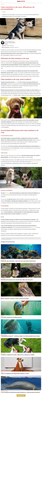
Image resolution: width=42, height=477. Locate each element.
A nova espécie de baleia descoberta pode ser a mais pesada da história (20, 392)
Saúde (2, 372)
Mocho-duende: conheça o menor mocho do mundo (15, 298)
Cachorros (3, 278)
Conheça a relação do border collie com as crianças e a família (17, 354)
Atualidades (3, 259)
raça (12, 95)
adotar (16, 82)
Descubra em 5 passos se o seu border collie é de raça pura (17, 279)
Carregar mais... (21, 395)
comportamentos (35, 161)
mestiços (7, 193)
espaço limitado (12, 149)
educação (33, 227)
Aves (2, 297)
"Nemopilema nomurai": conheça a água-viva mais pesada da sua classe (20, 336)
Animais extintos (4, 391)
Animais (2, 4)
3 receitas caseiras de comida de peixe (11, 317)
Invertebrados (4, 334)
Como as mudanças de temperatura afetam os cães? (15, 373)
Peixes (2, 316)
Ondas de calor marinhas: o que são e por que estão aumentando (18, 261)
